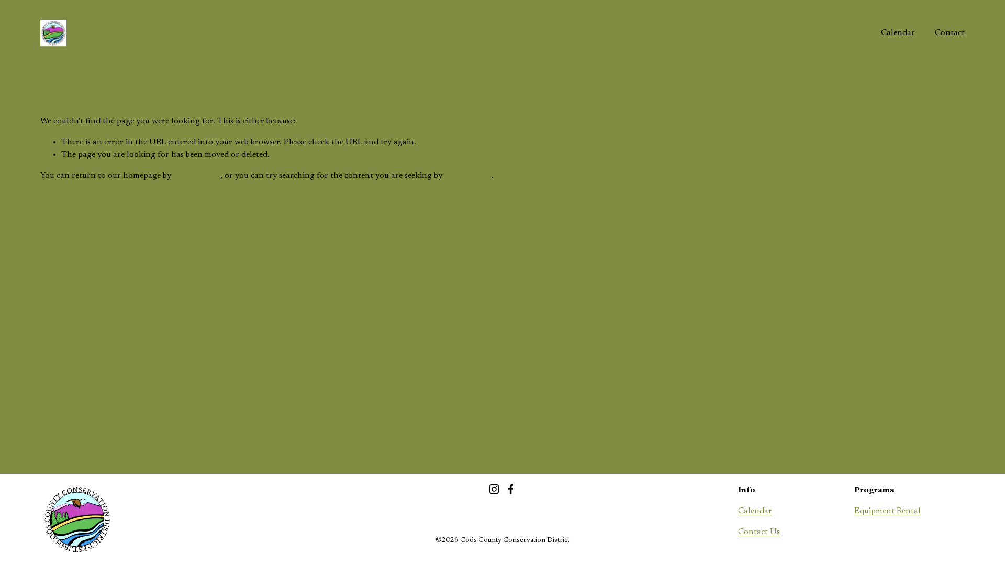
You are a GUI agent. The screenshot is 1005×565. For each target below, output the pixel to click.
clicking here (196, 176)
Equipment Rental (887, 511)
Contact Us (759, 532)
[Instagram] (494, 489)
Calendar (898, 33)
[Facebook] (511, 489)
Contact (950, 33)
